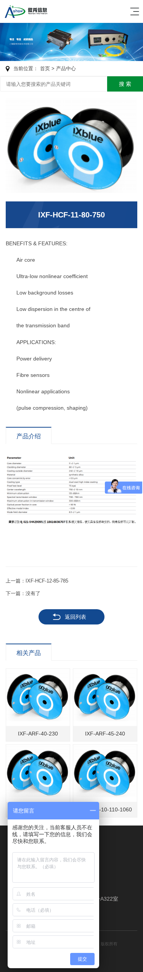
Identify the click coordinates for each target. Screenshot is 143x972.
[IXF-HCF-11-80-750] (71, 149)
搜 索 (125, 84)
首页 (45, 68)
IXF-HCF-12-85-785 (47, 581)
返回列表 (75, 617)
